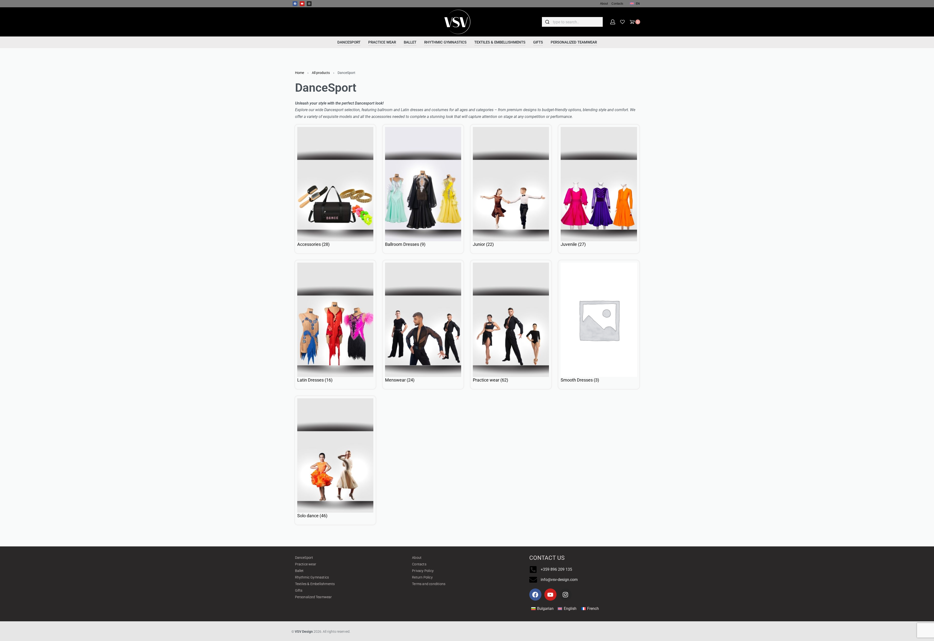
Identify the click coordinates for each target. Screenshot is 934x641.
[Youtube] (302, 3)
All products (321, 73)
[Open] (622, 22)
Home (299, 73)
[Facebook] (295, 3)
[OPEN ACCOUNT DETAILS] (612, 22)
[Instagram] (309, 3)
